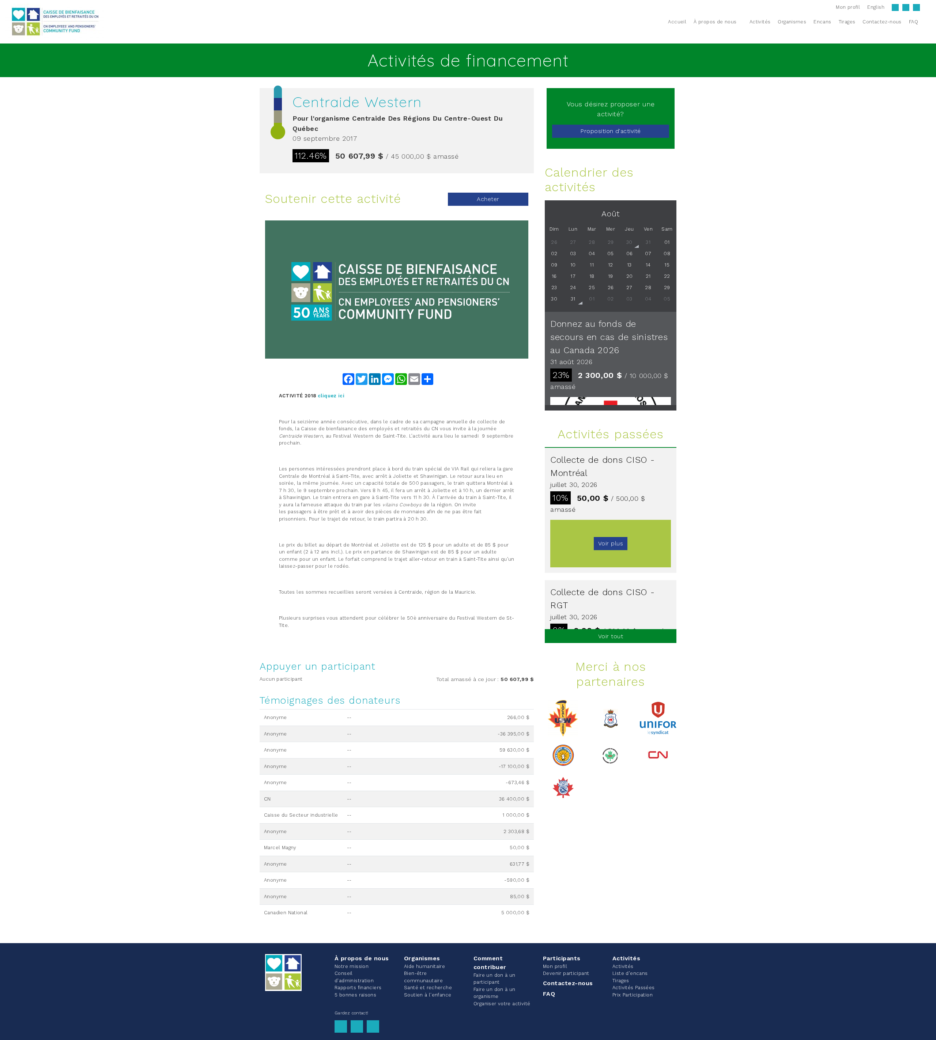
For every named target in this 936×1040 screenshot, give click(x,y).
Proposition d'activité (610, 131)
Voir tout (610, 636)
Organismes (422, 958)
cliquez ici (331, 395)
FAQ (549, 993)
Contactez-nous (568, 983)
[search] (926, 21)
